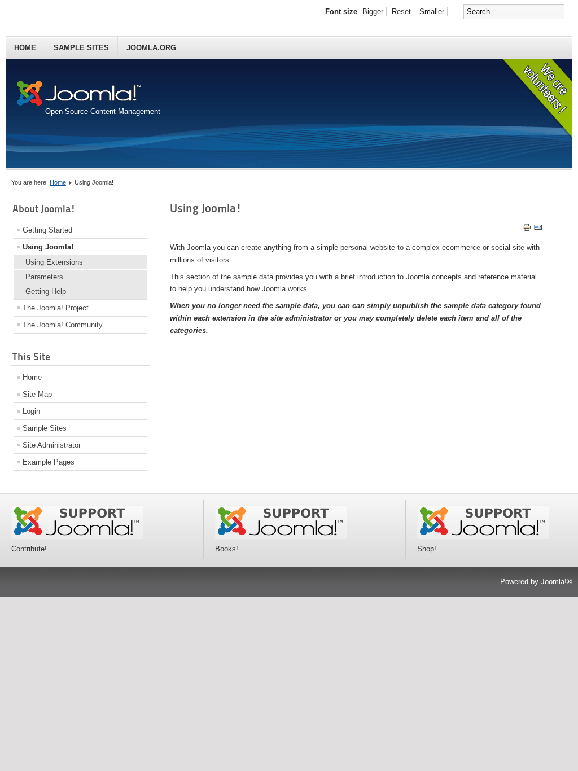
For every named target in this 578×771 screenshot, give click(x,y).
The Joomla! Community (63, 325)
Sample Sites (81, 47)
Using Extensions (54, 262)
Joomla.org (151, 47)
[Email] (537, 229)
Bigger (372, 11)
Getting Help (45, 291)
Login (31, 411)
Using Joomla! (48, 247)
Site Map (37, 394)
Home (25, 47)
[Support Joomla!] (77, 536)
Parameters (44, 277)
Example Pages (49, 462)
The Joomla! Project (56, 308)
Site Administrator (52, 445)
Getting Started (47, 230)
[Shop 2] (483, 536)
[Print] (526, 229)
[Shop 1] (281, 536)
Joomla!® (556, 581)
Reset (401, 11)
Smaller (431, 11)
